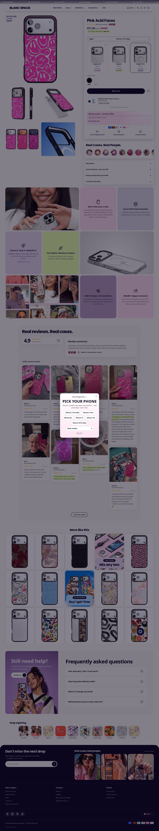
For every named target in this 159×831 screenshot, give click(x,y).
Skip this (80, 433)
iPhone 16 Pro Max (79, 423)
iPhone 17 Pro (88, 413)
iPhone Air (68, 418)
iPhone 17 (79, 418)
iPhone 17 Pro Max (72, 413)
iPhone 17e (91, 418)
